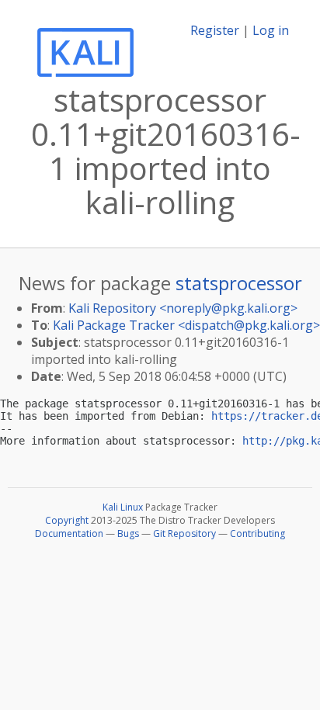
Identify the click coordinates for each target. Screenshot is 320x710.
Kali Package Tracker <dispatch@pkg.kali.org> (186, 325)
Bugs (128, 533)
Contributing (257, 533)
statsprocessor (239, 283)
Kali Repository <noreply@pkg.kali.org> (182, 308)
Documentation (69, 533)
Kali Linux (123, 507)
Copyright (67, 520)
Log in (270, 30)
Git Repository (184, 533)
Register (214, 30)
